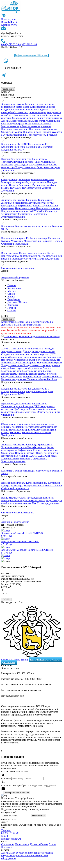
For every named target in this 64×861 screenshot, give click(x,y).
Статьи (52, 844)
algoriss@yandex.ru (11, 33)
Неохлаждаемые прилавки (43, 129)
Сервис (28, 322)
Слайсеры (6, 243)
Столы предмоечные (48, 258)
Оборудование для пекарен (15, 179)
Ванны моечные (9, 253)
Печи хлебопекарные (20, 185)
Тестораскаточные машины (36, 188)
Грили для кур (45, 200)
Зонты (50, 253)
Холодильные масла (26, 167)
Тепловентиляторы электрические (33, 226)
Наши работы (22, 844)
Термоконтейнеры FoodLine (42, 134)
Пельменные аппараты (13, 238)
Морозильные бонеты (39, 123)
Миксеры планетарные (13, 182)
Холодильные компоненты (23, 855)
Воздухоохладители (20, 159)
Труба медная (21, 164)
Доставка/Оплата (39, 844)
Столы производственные (33, 253)
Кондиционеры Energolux (39, 147)
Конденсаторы (39, 159)
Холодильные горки (12, 120)
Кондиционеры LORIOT (14, 144)
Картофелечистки (36, 202)
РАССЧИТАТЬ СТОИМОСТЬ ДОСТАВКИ (31, 661)
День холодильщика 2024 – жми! (32, 55)
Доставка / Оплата (17, 302)
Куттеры (5, 241)
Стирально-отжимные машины (17, 268)
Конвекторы (7, 226)
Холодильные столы (34, 120)
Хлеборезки (7, 190)
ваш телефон (8, 778)
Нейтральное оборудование (27, 336)
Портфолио (13, 299)
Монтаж (11, 291)
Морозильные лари (11, 126)
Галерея (11, 307)
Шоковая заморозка (52, 132)
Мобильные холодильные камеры (28, 112)
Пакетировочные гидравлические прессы (23, 256)
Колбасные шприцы (36, 238)
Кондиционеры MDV (12, 149)
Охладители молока (11, 132)
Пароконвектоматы (25, 208)
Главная (11, 285)
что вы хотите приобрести (15, 785)
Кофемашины (25, 205)
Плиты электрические (48, 208)
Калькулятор (14, 288)
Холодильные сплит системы (29, 115)
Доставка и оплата (11, 324)
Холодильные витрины (23, 118)
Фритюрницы (24, 214)
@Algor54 (6, 82)
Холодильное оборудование (16, 852)
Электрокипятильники (13, 216)
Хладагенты (35, 164)
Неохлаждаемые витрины (15, 129)
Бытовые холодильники (14, 134)
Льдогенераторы (18, 123)
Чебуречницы (40, 214)
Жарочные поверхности (14, 202)
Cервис (11, 293)
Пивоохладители (32, 132)
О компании (7, 844)
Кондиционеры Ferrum (13, 147)
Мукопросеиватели (36, 182)
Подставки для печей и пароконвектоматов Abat (31, 257)
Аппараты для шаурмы (13, 200)
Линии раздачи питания (45, 205)
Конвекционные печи (42, 179)
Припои (5, 159)
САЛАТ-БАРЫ (37, 211)
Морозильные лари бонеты (36, 126)
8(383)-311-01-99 (28, 44)
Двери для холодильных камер (39, 106)
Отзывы (11, 310)
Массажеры (17, 241)
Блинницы (31, 200)
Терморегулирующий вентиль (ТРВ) (21, 161)
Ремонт (11, 296)
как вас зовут (8, 771)
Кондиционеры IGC (38, 144)
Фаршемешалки (20, 243)
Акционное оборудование (15, 277)
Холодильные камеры (12, 104)
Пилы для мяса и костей (49, 241)
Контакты (12, 305)
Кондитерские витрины (49, 118)
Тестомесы (15, 188)
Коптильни (54, 238)
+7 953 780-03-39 (12, 68)
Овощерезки (7, 208)
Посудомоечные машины (14, 211)
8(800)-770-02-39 (10, 44)
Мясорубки (30, 241)
